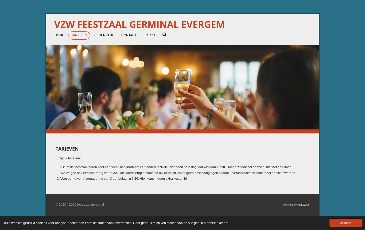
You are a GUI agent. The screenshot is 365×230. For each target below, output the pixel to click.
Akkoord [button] (345, 222)
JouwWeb (303, 204)
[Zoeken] (164, 34)
